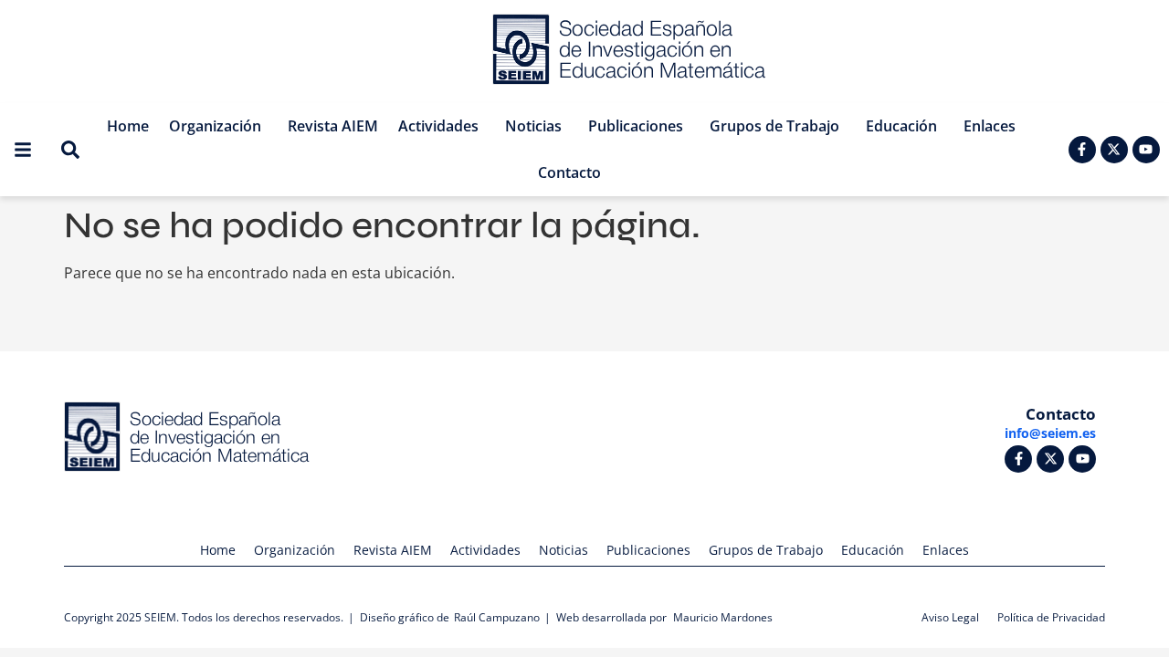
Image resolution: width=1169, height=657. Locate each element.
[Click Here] (23, 149)
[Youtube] (1146, 149)
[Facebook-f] (1082, 149)
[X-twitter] (1114, 149)
